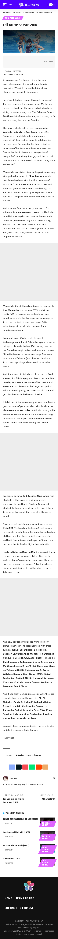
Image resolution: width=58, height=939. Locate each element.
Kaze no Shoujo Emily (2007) (16, 845)
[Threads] (47, 778)
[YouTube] (33, 778)
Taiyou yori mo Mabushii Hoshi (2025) (20, 819)
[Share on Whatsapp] (24, 59)
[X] (30, 778)
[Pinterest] (40, 778)
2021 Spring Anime (45, 863)
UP (42, 921)
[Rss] (54, 778)
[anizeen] (29, 5)
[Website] (23, 778)
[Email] (33, 59)
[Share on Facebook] (10, 59)
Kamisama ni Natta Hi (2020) (16, 832)
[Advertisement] (29, 272)
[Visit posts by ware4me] (5, 778)
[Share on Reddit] (28, 59)
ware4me (13, 778)
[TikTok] (44, 778)
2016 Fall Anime (13, 18)
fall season (36, 755)
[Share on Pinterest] (19, 59)
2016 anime (19, 755)
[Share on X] (14, 59)
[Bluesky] (51, 778)
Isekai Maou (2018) (11, 858)
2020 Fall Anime (47, 837)
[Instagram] (37, 778)
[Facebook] (26, 778)
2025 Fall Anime (47, 824)
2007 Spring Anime (45, 849)
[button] (5, 5)
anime (28, 755)
